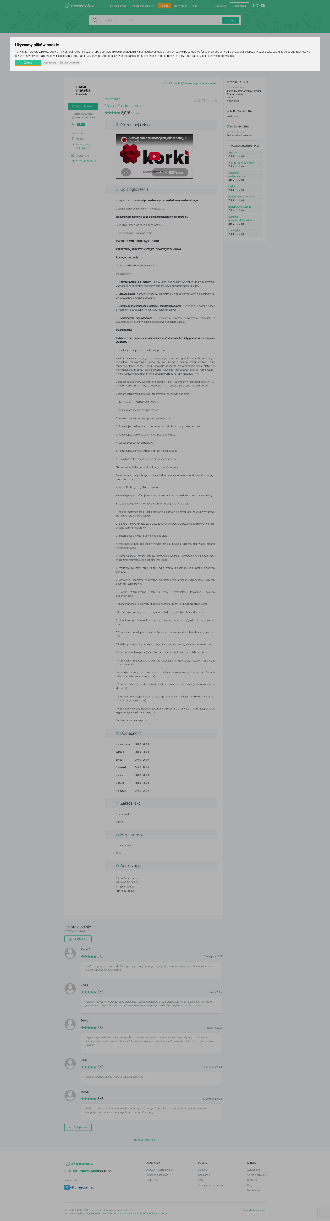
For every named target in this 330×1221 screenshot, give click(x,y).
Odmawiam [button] (49, 62)
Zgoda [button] (28, 62)
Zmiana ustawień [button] (69, 62)
